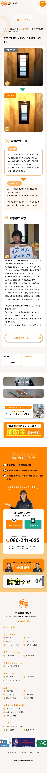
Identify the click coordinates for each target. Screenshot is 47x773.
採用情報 (23, 565)
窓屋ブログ (30, 730)
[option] (23, 742)
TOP (4, 29)
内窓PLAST (10, 641)
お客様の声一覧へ (22, 337)
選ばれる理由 (11, 698)
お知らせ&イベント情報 (14, 726)
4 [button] (27, 749)
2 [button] (20, 749)
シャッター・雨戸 (12, 645)
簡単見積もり (33, 525)
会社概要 (9, 691)
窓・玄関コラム (11, 730)
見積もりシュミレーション (15, 708)
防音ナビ (23, 581)
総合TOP (7, 627)
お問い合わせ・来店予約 (15, 712)
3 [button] (23, 749)
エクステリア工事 (12, 666)
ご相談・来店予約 (14, 525)
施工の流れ (23, 381)
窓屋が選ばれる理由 (23, 411)
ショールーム (31, 691)
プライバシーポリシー (30, 752)
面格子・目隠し (32, 645)
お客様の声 (25, 29)
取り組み (29, 694)
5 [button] (30, 749)
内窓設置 (29, 637)
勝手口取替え (31, 655)
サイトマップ (13, 752)
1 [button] (17, 749)
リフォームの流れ (9, 363)
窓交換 (8, 637)
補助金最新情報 (23, 430)
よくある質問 (23, 393)
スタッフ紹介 (11, 694)
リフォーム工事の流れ (14, 680)
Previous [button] (10, 743)
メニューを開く (42, 4)
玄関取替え (10, 655)
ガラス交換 (30, 641)
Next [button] (36, 743)
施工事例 (6, 357)
